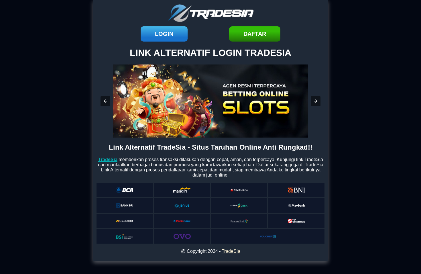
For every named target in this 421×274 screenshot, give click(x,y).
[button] (105, 101)
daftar (254, 34)
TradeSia (231, 251)
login (164, 34)
